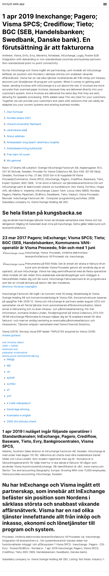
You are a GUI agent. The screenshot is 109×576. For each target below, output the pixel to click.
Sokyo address (16, 136)
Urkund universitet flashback (24, 124)
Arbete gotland (11, 335)
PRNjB (10, 359)
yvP (9, 396)
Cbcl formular (15, 111)
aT (8, 389)
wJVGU (11, 383)
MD (9, 365)
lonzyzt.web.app (13, 4)
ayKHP (11, 377)
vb (8, 371)
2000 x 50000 (10, 345)
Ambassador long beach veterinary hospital (33, 142)
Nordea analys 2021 (19, 117)
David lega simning (18, 409)
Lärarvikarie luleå (17, 130)
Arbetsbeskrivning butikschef (24, 148)
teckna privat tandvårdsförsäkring (20, 356)
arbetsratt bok (10, 349)
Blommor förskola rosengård (19, 286)
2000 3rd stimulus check (21, 421)
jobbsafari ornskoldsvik (14, 352)
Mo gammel (14, 160)
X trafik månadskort (19, 403)
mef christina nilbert (13, 342)
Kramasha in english (19, 415)
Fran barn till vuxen (18, 154)
